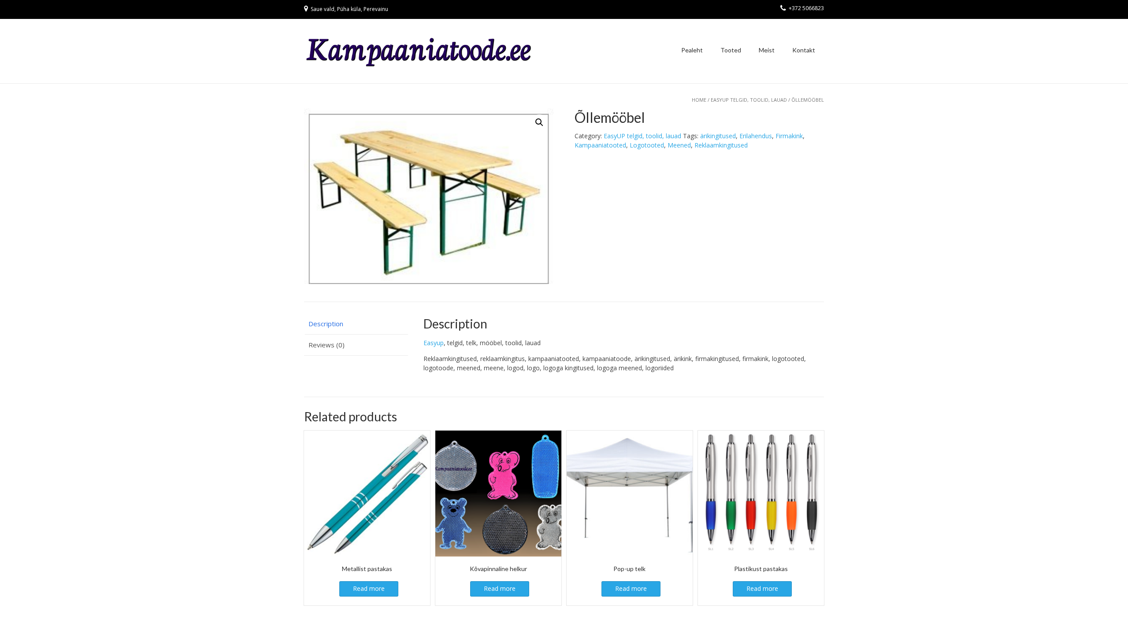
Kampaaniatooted (600, 145)
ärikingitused (718, 136)
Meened (679, 145)
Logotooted (647, 145)
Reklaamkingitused (721, 145)
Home (699, 99)
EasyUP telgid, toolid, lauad (749, 99)
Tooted (730, 50)
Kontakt (803, 50)
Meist (767, 50)
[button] (539, 122)
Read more (369, 588)
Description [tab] (325, 323)
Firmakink (789, 136)
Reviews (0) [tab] (326, 344)
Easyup (433, 343)
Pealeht (692, 50)
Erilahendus (755, 136)
